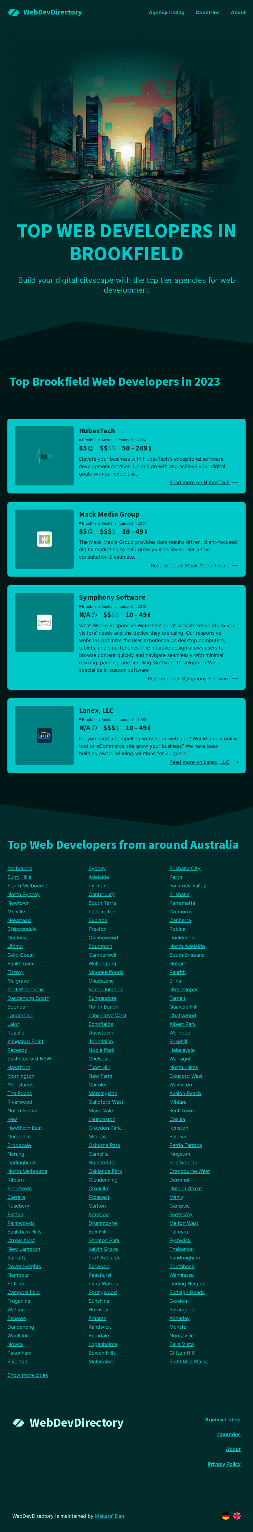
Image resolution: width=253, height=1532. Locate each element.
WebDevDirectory (77, 1423)
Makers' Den (109, 1516)
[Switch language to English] (237, 1516)
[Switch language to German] (226, 1516)
